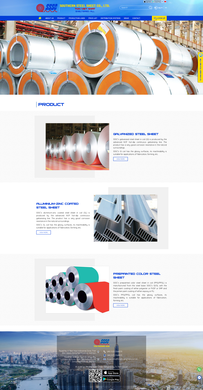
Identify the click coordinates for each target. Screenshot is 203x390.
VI (166, 8)
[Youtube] (165, 1)
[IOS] (147, 1)
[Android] (156, 1)
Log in (160, 8)
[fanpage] (162, 1)
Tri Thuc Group (121, 367)
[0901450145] (199, 369)
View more (120, 159)
